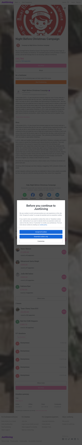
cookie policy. (43, 225)
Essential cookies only (41, 236)
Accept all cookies (41, 232)
